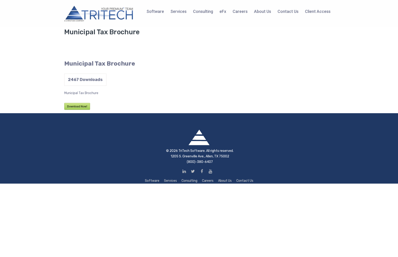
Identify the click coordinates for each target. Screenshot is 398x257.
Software (152, 181)
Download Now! (77, 106)
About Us (225, 181)
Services (170, 181)
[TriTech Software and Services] (98, 13)
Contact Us (244, 181)
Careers (208, 181)
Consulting (189, 181)
